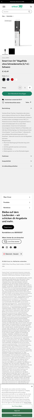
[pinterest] (11, 247)
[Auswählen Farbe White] (16, 79)
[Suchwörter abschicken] (29, 11)
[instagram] (7, 247)
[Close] (32, 386)
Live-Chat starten (13, 241)
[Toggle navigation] (4, 6)
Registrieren (8, 227)
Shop (3, 16)
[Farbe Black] (4, 79)
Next (32, 2)
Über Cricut (7, 197)
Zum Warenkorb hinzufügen (17, 93)
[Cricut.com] (17, 6)
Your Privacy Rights (17, 406)
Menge (4, 87)
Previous (2, 2)
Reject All (17, 410)
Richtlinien (6, 207)
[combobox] (17, 11)
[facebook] (3, 247)
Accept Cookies (17, 415)
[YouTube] (15, 247)
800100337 (18, 232)
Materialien (9, 16)
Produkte (6, 202)
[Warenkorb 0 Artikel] (30, 7)
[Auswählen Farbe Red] (12, 79)
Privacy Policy (27, 402)
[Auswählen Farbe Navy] (8, 79)
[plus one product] (30, 88)
